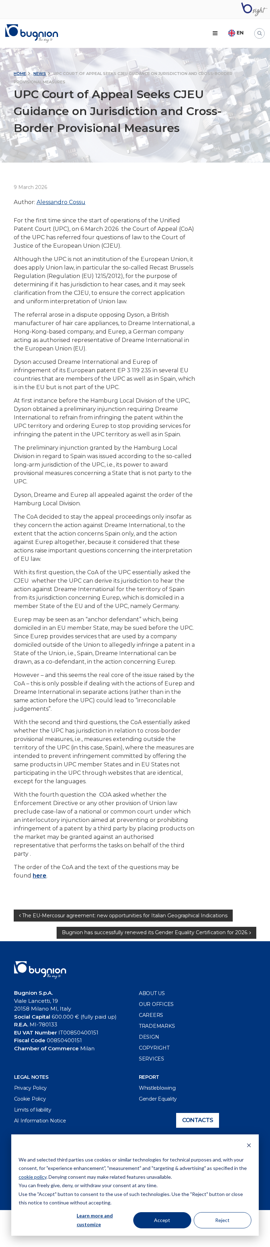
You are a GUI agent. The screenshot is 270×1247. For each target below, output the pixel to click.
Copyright (154, 1048)
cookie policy (32, 1177)
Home (20, 73)
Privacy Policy (30, 1088)
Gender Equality (158, 1099)
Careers (151, 1015)
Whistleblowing (157, 1088)
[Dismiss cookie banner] (248, 1146)
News (39, 73)
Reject (222, 1220)
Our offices (156, 1004)
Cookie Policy (30, 1099)
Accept (162, 1220)
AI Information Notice (40, 1121)
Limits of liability (32, 1110)
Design (149, 1037)
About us (152, 993)
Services (151, 1059)
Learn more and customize (95, 1220)
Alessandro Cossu (61, 202)
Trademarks (157, 1026)
